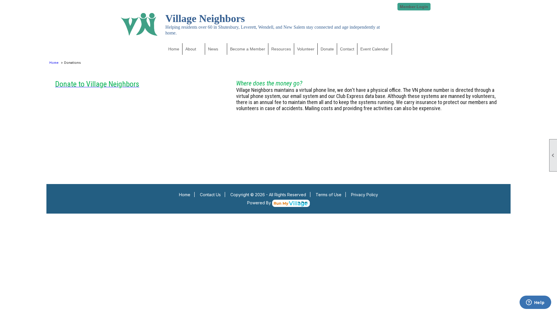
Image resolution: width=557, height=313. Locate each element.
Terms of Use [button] (328, 194)
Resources (281, 49)
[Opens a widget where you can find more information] (535, 303)
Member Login (414, 6)
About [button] (190, 49)
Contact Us (210, 194)
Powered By (259, 202)
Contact (347, 49)
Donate (327, 49)
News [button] (213, 49)
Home (173, 49)
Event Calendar (374, 49)
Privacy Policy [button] (364, 194)
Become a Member (247, 49)
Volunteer (305, 49)
